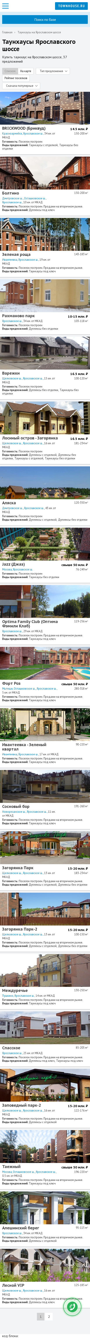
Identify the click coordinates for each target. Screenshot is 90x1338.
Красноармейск (12, 133)
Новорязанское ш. (14, 812)
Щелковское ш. (12, 378)
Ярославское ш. (33, 133)
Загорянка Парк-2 (19, 929)
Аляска (9, 502)
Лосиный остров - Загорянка (30, 438)
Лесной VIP (13, 1285)
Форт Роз (11, 683)
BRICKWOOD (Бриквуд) (24, 128)
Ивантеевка (9, 260)
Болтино (10, 193)
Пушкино (7, 996)
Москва (7, 569)
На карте (25, 71)
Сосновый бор (15, 806)
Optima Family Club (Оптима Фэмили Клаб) (30, 623)
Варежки (11, 373)
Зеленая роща (16, 254)
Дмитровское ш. (12, 198)
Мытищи (7, 688)
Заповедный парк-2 (21, 1105)
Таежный (11, 1166)
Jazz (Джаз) (13, 564)
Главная (7, 32)
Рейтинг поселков (16, 78)
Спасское (11, 1047)
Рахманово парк (18, 315)
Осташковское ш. (35, 198)
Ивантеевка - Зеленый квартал (24, 747)
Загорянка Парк (17, 867)
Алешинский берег (20, 1227)
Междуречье (15, 990)
